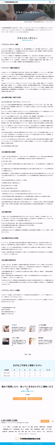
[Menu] (52, 2)
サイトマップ (33, 433)
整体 (30, 354)
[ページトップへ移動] (52, 421)
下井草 (25, 354)
